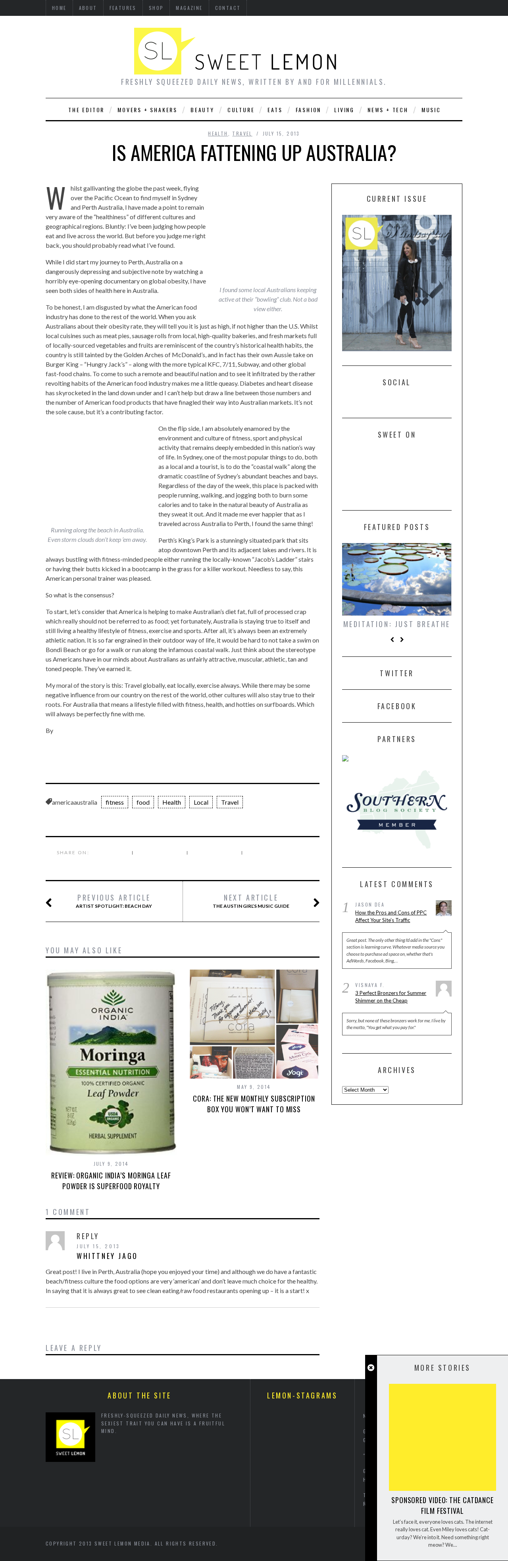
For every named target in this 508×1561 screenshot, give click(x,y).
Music (431, 109)
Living (344, 109)
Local (201, 802)
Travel (242, 133)
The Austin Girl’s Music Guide (251, 901)
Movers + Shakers (147, 109)
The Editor (86, 109)
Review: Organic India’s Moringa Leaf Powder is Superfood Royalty (111, 1180)
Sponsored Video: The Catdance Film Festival (442, 1505)
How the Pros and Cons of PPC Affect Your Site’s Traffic (391, 916)
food (143, 802)
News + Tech (388, 109)
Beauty (202, 109)
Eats (274, 109)
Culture (241, 109)
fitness (115, 802)
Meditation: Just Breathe (396, 624)
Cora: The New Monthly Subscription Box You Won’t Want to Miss (254, 1103)
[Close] (371, 1368)
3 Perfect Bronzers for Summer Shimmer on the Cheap (390, 996)
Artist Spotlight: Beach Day (114, 901)
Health (218, 133)
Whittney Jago (107, 1256)
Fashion (308, 109)
